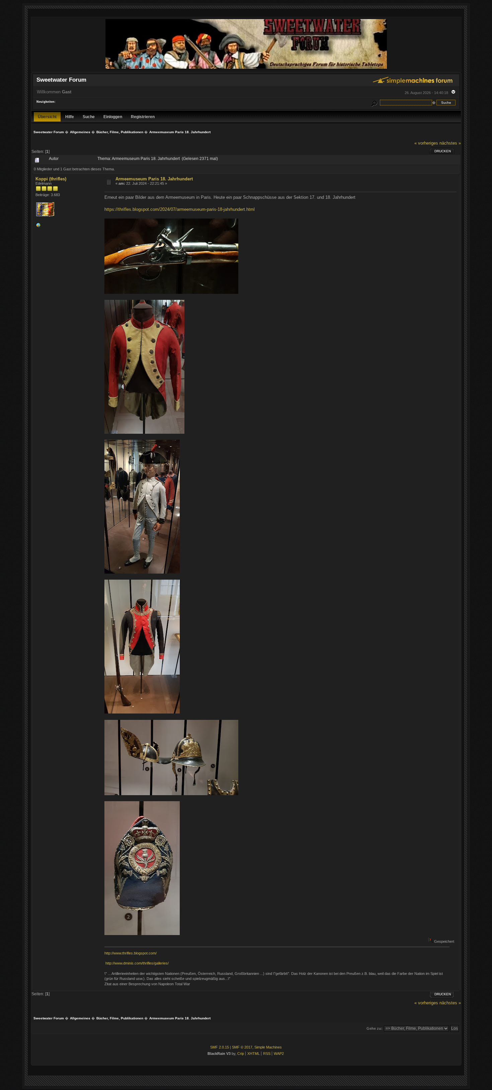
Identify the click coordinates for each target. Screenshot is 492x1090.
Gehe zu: (374, 1028)
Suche (89, 116)
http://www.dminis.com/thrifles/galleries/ (137, 963)
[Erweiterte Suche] (374, 102)
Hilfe (69, 116)
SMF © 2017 (242, 1047)
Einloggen (112, 116)
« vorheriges (426, 143)
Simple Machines (268, 1047)
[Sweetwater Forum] (246, 68)
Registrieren (143, 116)
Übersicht (47, 116)
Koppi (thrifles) (50, 178)
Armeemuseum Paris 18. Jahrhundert (154, 178)
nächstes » (450, 143)
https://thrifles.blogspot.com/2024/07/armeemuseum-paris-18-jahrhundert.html (179, 209)
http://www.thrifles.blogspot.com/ (130, 953)
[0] (38, 227)
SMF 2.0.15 (219, 1047)
